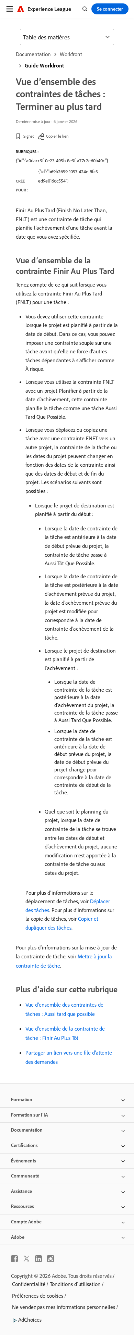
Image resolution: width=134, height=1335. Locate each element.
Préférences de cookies (37, 1295)
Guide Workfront (44, 65)
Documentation (33, 54)
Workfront (71, 54)
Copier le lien (57, 136)
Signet (28, 136)
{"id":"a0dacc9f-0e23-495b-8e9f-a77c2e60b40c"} (62, 161)
